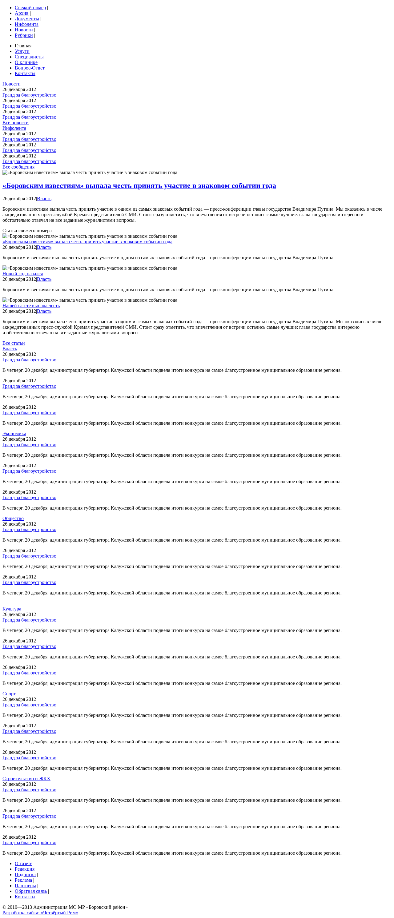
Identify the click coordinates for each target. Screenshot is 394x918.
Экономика (14, 433)
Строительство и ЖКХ (26, 778)
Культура (11, 608)
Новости (24, 29)
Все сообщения (18, 166)
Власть (44, 198)
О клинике (26, 62)
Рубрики (24, 35)
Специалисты (29, 56)
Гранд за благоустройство (29, 94)
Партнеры (25, 885)
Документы (27, 18)
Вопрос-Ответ (30, 67)
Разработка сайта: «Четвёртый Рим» (40, 912)
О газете (23, 863)
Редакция (24, 869)
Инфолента (26, 24)
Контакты (25, 73)
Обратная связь (31, 891)
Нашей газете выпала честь (31, 305)
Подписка (25, 874)
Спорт (9, 693)
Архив (22, 13)
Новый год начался (22, 273)
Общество (13, 518)
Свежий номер (30, 7)
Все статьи (13, 343)
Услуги (22, 51)
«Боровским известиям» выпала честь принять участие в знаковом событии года (139, 185)
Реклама (23, 880)
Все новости (15, 122)
